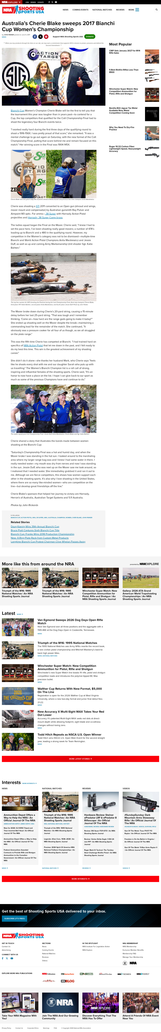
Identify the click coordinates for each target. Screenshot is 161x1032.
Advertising (6, 950)
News (65, 9)
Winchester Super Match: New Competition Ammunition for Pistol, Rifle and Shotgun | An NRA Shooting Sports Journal (99, 595)
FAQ (55, 1028)
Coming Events (80, 9)
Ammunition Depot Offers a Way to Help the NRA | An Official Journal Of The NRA (19, 817)
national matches (55, 824)
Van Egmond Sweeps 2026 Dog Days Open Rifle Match (70, 621)
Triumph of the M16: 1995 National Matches (67, 643)
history (66, 824)
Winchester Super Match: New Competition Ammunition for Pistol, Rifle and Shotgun (67, 667)
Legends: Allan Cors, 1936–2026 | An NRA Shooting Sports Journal (59, 840)
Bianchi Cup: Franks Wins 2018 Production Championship (42, 534)
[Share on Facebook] (35, 35)
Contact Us (6, 946)
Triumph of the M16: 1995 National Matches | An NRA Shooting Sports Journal (17, 593)
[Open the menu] (137, 9)
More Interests (28, 783)
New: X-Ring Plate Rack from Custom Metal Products (40, 538)
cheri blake (77, 517)
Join (27, 2)
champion (61, 517)
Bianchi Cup (17, 110)
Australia (52, 517)
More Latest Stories (90, 758)
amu (45, 517)
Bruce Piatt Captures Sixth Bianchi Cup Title (35, 530)
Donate (41, 2)
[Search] (156, 9)
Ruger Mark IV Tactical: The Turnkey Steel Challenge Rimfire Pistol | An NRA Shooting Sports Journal (100, 853)
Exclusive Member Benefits (133, 950)
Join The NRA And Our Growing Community (60, 1017)
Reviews (120, 9)
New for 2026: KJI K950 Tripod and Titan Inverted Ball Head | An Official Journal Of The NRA (19, 831)
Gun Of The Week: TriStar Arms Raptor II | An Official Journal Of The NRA (141, 848)
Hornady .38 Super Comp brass (45, 217)
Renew (33, 2)
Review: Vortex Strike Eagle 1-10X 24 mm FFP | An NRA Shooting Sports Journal (99, 842)
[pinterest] (46, 35)
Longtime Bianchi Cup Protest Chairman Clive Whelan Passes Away (48, 541)
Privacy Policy (6, 1028)
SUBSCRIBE (14, 918)
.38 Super (50, 213)
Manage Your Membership (133, 957)
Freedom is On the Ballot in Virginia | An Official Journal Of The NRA (140, 840)
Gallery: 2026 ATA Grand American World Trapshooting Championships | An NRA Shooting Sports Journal (140, 595)
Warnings (46, 1028)
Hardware (88, 826)
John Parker (87, 517)
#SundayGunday (131, 826)
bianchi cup (15, 517)
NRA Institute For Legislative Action (96, 946)
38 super (39, 517)
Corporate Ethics (33, 1028)
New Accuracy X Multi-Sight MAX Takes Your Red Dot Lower (71, 713)
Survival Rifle (150, 826)
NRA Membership (129, 946)
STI (37, 206)
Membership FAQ (129, 953)
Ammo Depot (25, 824)
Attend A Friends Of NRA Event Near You (141, 1017)
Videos (126, 788)
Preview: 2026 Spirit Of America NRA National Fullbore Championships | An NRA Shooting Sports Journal (59, 850)
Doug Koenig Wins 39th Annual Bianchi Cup (35, 526)
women (68, 517)
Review (96, 826)
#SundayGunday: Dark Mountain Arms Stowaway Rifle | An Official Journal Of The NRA (140, 819)
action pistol (26, 517)
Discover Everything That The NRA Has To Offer (99, 1017)
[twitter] (40, 35)
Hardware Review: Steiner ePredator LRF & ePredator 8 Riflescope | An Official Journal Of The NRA (100, 819)
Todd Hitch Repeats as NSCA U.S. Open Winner (69, 734)
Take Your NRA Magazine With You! (19, 1017)
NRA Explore (87, 950)
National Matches (102, 9)
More (19, 614)
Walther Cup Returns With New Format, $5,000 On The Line (70, 690)
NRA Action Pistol (33, 345)
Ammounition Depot (12, 824)
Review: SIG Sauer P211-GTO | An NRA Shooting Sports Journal (99, 832)
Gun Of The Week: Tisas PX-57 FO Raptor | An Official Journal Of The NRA (141, 832)
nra (34, 517)
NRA (32, 824)
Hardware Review (107, 826)
